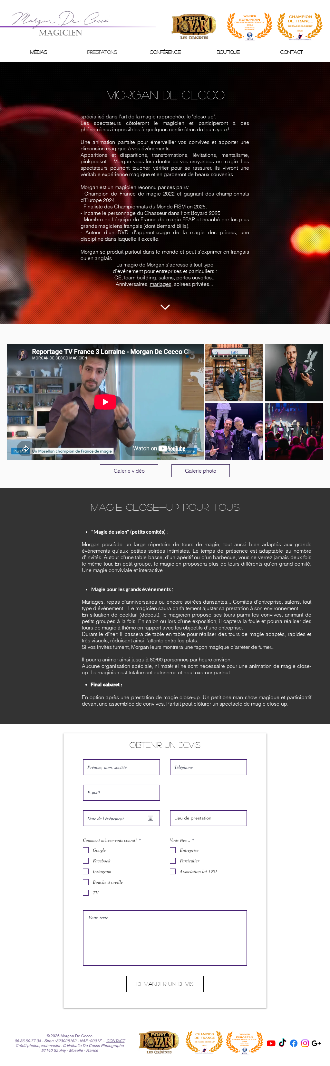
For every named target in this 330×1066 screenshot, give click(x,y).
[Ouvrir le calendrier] (150, 818)
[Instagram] (305, 1043)
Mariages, (93, 601)
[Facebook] (294, 1043)
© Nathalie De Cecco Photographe (93, 1045)
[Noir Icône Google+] (316, 1043)
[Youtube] (271, 1043)
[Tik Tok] (282, 1043)
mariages (160, 284)
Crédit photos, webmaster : (38, 1045)
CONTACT (115, 1041)
